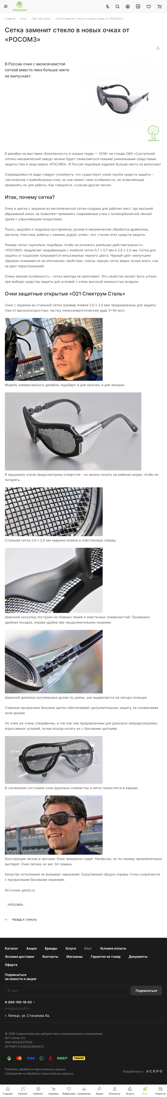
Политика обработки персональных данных (35, 1069)
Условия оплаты (113, 948)
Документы (138, 956)
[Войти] (128, 6)
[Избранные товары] (149, 6)
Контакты (50, 956)
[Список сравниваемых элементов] (138, 6)
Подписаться (146, 991)
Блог (88, 948)
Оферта (11, 965)
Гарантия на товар (106, 956)
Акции (31, 948)
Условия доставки (19, 956)
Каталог (11, 948)
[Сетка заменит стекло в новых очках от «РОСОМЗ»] (121, 141)
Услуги (70, 948)
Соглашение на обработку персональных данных (39, 1073)
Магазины (74, 956)
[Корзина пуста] (159, 6)
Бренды (51, 948)
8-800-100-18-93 (18, 1002)
